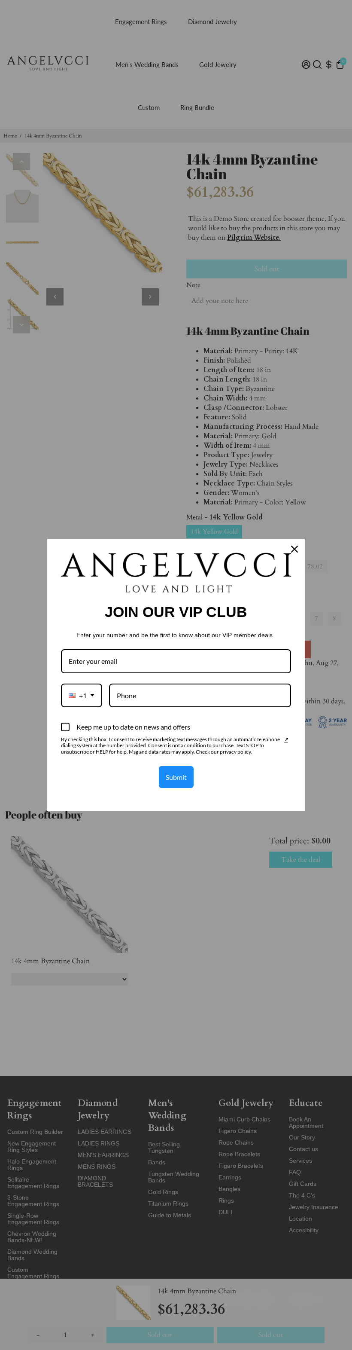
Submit (176, 777)
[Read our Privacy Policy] (286, 740)
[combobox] (81, 695)
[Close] (294, 549)
